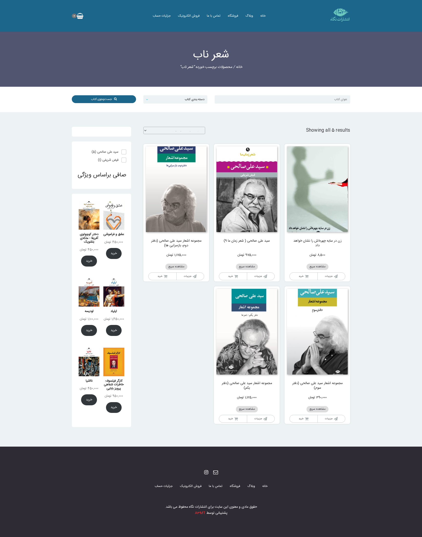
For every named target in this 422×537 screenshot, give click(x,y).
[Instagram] (206, 473)
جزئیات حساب (162, 16)
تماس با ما (214, 16)
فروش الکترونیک (189, 16)
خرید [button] (230, 276)
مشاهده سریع (317, 266)
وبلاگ (249, 16)
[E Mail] (215, 473)
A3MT (200, 513)
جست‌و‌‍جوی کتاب (102, 99)
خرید (301, 276)
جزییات (329, 276)
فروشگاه (233, 16)
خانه (263, 16)
